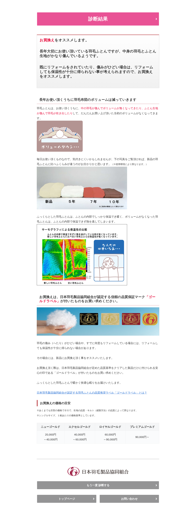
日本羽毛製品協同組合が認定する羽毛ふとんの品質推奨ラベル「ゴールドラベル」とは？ (92, 392)
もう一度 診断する (98, 485)
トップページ (66, 498)
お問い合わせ (129, 498)
